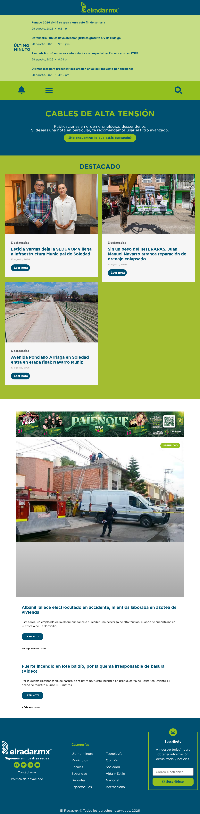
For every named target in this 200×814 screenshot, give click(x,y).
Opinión (112, 760)
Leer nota (32, 636)
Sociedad (113, 767)
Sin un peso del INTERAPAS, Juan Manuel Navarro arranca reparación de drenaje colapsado (147, 254)
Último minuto (82, 753)
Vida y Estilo (115, 773)
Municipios (79, 760)
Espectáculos (81, 787)
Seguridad (79, 773)
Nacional (112, 780)
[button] (49, 90)
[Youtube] (37, 765)
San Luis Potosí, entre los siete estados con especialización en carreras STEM (85, 53)
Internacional (116, 787)
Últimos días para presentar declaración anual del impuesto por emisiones (82, 69)
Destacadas (20, 242)
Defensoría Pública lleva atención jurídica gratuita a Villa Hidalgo (76, 38)
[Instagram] (30, 765)
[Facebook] (17, 765)
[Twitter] (24, 765)
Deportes (78, 780)
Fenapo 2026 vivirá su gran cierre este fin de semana (68, 22)
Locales (77, 767)
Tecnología (114, 753)
